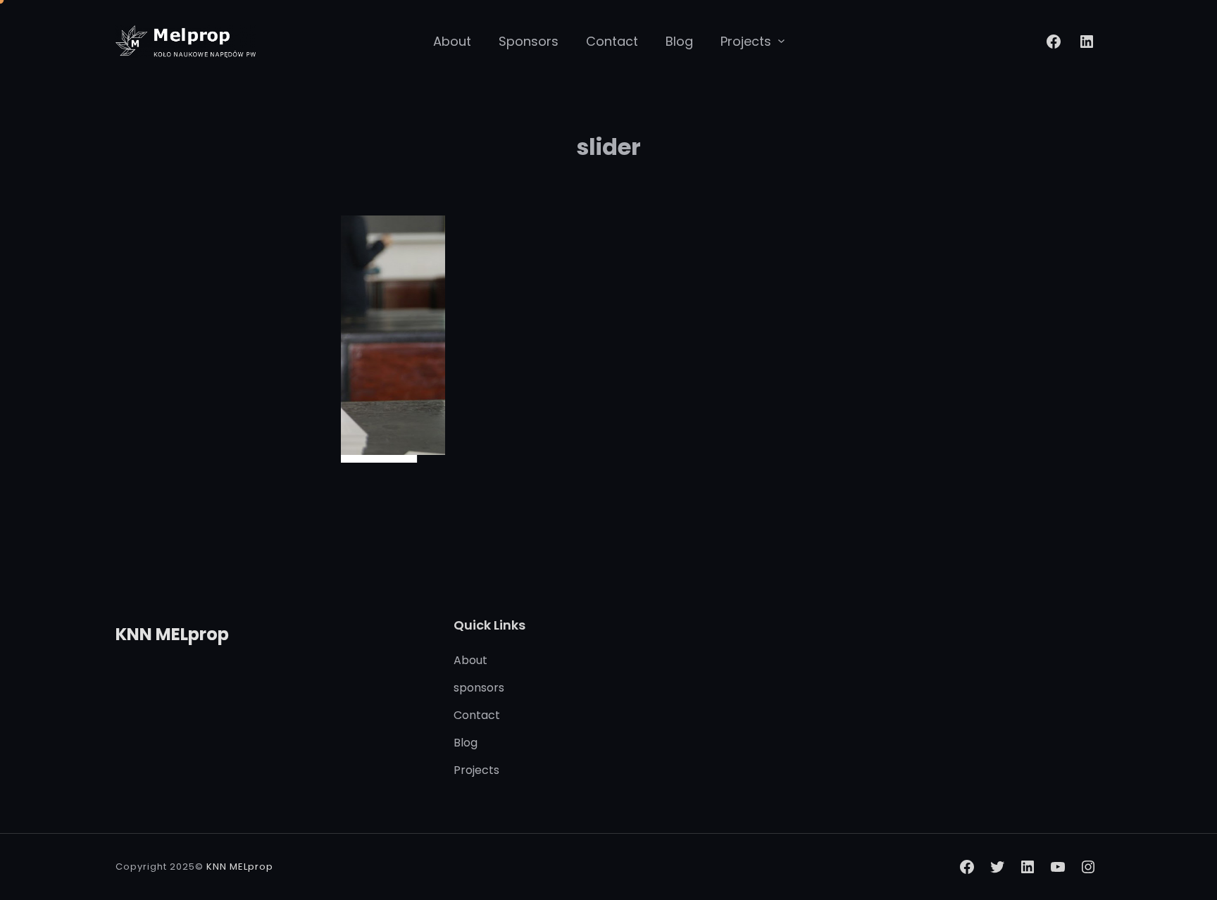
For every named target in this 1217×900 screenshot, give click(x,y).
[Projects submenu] (781, 40)
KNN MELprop (172, 634)
